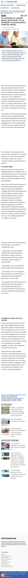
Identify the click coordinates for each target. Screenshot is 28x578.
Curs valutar (15, 8)
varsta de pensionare (11, 396)
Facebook (13, 400)
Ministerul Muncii (7, 172)
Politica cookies (22, 572)
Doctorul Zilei (5, 557)
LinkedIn (19, 399)
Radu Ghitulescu (10, 27)
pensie (3, 396)
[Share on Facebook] (22, 16)
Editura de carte (5, 562)
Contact (23, 574)
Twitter (20, 400)
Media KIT (17, 574)
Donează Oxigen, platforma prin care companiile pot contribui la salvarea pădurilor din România (18, 474)
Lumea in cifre (20, 5)
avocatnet (17, 369)
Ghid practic (5, 8)
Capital (3, 554)
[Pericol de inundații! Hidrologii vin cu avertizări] (5, 425)
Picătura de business (7, 5)
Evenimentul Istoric (6, 559)
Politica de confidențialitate (9, 572)
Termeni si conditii (8, 574)
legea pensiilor (10, 395)
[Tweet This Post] (26, 16)
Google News (10, 399)
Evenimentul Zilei (6, 556)
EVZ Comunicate (5, 565)
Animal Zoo (4, 563)
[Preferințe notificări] (3, 575)
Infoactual (4, 560)
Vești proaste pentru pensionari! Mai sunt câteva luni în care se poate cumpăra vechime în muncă (18, 432)
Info (16, 397)
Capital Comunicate (6, 566)
